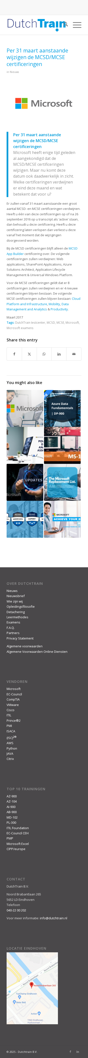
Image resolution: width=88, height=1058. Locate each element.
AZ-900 (12, 796)
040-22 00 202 (16, 910)
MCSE (60, 322)
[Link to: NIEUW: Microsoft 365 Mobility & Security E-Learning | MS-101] (62, 445)
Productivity (59, 309)
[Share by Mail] (73, 354)
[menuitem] (63, 25)
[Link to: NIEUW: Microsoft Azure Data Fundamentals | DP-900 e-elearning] (62, 408)
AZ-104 (12, 801)
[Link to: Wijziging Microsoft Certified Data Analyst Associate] (25, 445)
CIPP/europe (16, 849)
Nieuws (14, 72)
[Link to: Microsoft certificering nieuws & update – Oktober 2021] (25, 482)
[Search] (63, 25)
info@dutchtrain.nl (53, 918)
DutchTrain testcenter (30, 322)
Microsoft (72, 322)
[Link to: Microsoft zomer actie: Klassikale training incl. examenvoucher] (62, 519)
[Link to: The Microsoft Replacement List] (62, 482)
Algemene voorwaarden (25, 646)
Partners (13, 633)
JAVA (10, 753)
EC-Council (14, 694)
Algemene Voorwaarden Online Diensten (37, 651)
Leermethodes (17, 617)
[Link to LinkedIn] (77, 1051)
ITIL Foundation (18, 828)
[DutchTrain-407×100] (36, 25)
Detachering (16, 612)
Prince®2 (14, 720)
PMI (9, 725)
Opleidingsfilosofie (21, 606)
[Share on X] (29, 354)
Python (12, 748)
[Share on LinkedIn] (59, 354)
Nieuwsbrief (16, 596)
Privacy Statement (20, 638)
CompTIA (13, 699)
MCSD (51, 322)
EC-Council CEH (18, 833)
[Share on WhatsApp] (44, 354)
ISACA (11, 731)
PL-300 (11, 822)
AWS (10, 743)
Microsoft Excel (18, 843)
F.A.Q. (11, 627)
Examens (13, 622)
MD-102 (12, 817)
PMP (10, 838)
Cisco (10, 710)
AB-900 (12, 812)
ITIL (9, 715)
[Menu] (74, 25)
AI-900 (11, 807)
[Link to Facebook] (70, 1051)
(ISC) (11, 738)
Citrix (10, 758)
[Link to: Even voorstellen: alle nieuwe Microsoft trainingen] (25, 408)
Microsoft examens (20, 328)
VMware (13, 705)
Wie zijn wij (15, 601)
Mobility (54, 304)
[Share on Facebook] (14, 354)
